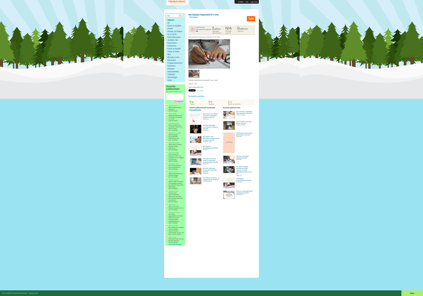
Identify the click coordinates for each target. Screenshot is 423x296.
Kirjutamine (171, 46)
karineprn (171, 123)
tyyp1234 (171, 191)
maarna (171, 225)
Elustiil (170, 29)
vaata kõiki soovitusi (175, 244)
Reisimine (171, 66)
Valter (170, 237)
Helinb (170, 172)
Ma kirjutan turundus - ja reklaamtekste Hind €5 (211, 178)
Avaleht (240, 2)
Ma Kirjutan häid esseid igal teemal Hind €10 (244, 134)
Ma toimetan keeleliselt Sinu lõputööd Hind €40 (244, 112)
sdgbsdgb (171, 164)
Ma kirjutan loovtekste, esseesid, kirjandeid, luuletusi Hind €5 (210, 115)
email (201, 90)
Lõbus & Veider (173, 51)
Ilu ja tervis (172, 34)
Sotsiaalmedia (173, 72)
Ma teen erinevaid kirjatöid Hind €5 (242, 157)
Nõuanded (171, 60)
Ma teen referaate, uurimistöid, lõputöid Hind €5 (210, 170)
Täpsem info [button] (33, 293)
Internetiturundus (174, 37)
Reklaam (170, 69)
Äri (168, 23)
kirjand (197, 41)
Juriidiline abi (172, 40)
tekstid (212, 41)
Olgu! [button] (412, 293)
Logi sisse (254, 2)
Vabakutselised (177, 4)
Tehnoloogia (172, 77)
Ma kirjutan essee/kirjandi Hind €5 (210, 147)
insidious (171, 179)
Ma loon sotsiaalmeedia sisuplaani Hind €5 (244, 192)
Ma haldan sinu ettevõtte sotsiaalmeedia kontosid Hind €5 (211, 138)
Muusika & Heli (173, 57)
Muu (169, 54)
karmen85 (171, 142)
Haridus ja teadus (174, 31)
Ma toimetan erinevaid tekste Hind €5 (243, 122)
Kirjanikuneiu (200, 27)
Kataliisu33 (172, 212)
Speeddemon (172, 133)
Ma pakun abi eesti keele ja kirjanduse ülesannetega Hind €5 (210, 160)
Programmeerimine (174, 63)
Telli (251, 18)
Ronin (170, 113)
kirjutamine (205, 41)
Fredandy (171, 152)
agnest (171, 105)
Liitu (246, 2)
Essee (192, 41)
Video (169, 80)
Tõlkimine (171, 74)
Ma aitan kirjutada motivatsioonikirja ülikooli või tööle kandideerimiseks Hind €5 (244, 170)
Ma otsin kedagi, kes (174, 91)
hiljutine (170, 20)
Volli (170, 204)
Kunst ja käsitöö (174, 49)
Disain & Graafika (174, 26)
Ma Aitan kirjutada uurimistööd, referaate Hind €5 (210, 127)
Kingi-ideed (171, 43)
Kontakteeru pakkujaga (196, 96)
